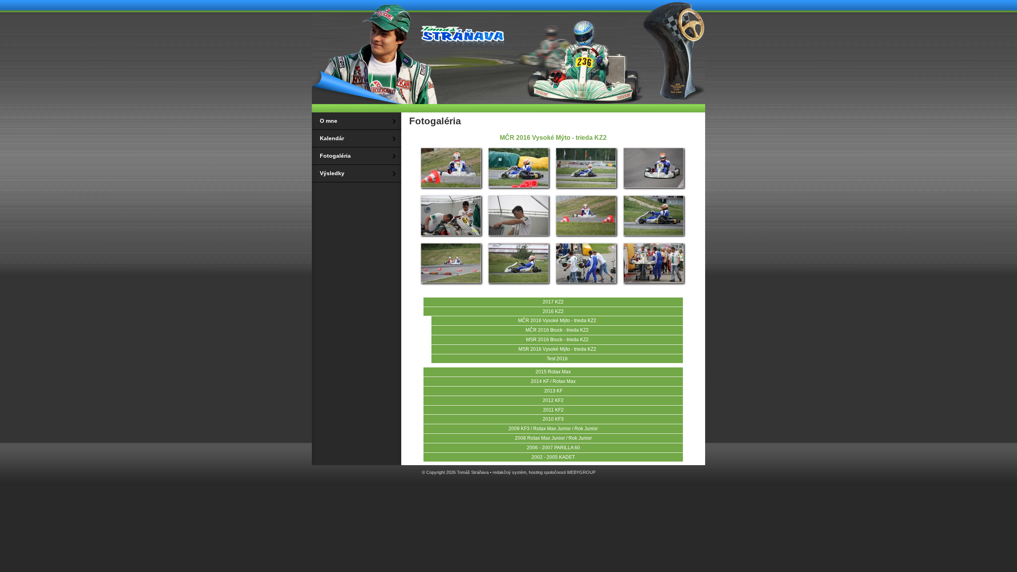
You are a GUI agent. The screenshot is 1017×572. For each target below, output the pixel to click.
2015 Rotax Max (553, 372)
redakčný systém (509, 472)
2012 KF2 (553, 400)
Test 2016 (557, 358)
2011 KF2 (553, 410)
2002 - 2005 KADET (553, 457)
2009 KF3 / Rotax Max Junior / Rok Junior (553, 428)
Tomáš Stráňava (461, 32)
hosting (536, 472)
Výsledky (332, 173)
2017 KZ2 (553, 302)
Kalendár (332, 138)
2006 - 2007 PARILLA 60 (553, 447)
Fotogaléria (335, 156)
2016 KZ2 (553, 311)
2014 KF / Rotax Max (553, 381)
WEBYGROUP (581, 472)
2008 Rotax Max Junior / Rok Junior (553, 438)
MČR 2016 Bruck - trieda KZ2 (557, 330)
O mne (328, 121)
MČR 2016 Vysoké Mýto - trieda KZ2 (557, 320)
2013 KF (553, 391)
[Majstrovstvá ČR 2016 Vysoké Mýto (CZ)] (451, 187)
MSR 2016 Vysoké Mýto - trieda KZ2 (557, 349)
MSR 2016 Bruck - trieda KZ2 (557, 339)
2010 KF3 (553, 419)
